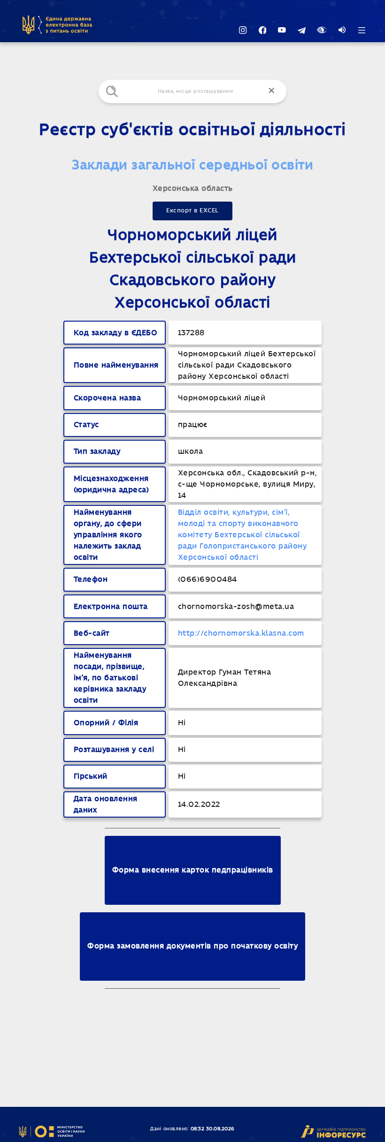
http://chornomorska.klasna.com (241, 633)
